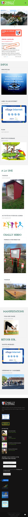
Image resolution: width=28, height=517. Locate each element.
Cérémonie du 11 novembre (11, 370)
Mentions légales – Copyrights (14, 514)
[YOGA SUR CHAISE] (4, 433)
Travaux (5, 175)
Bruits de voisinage (8, 138)
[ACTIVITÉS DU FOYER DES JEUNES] (4, 445)
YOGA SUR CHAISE (9, 316)
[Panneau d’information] (4, 451)
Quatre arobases (8, 344)
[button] (2, 18)
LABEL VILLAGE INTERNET (9, 101)
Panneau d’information (12, 240)
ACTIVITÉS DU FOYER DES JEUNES (12, 215)
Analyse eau (5, 69)
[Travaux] (4, 439)
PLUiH (3, 129)
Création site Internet (14, 516)
